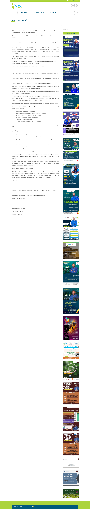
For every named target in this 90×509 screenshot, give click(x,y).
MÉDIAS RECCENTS (49, 25)
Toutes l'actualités (28, 25)
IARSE (35, 25)
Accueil (20, 25)
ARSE (12, 13)
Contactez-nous (36, 506)
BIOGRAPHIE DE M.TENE (39, 12)
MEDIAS (40, 25)
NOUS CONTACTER (53, 12)
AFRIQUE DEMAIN (23, 13)
